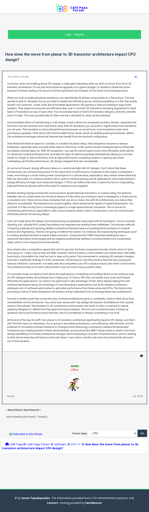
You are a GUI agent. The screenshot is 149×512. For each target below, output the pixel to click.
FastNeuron (93, 503)
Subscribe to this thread (27, 434)
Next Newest (31, 409)
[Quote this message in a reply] (141, 356)
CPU (74, 444)
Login (68, 34)
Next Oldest (15, 409)
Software (60, 444)
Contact (52, 503)
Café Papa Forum (38, 444)
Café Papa (16, 444)
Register (79, 34)
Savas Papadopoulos (35, 498)
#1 (136, 77)
